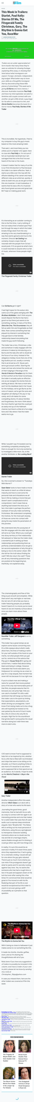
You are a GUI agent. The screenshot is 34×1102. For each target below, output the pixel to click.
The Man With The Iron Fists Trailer (9, 1012)
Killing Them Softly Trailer (7, 1021)
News (3, 8)
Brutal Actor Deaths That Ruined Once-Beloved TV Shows (23, 1059)
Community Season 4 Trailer (8, 1027)
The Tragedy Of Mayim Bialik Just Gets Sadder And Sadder (9, 1058)
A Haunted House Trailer (7, 1025)
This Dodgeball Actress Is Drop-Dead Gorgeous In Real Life (24, 1085)
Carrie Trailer (4, 1016)
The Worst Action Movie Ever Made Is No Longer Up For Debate (9, 1084)
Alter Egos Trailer (5, 1017)
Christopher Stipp (9, 37)
